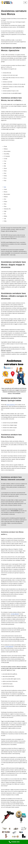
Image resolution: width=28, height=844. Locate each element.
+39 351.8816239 (15, 614)
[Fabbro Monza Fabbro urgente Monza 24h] (7, 2)
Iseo (5, 187)
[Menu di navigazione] (25, 2)
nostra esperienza (10, 404)
